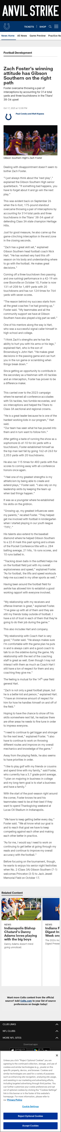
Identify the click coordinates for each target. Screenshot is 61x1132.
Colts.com (26, 1000)
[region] (30, 1091)
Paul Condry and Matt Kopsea (30, 113)
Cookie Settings (30, 1106)
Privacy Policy (14, 1099)
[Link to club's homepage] (7, 25)
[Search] (50, 26)
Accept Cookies (30, 1125)
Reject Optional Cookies (30, 1116)
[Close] (57, 1055)
